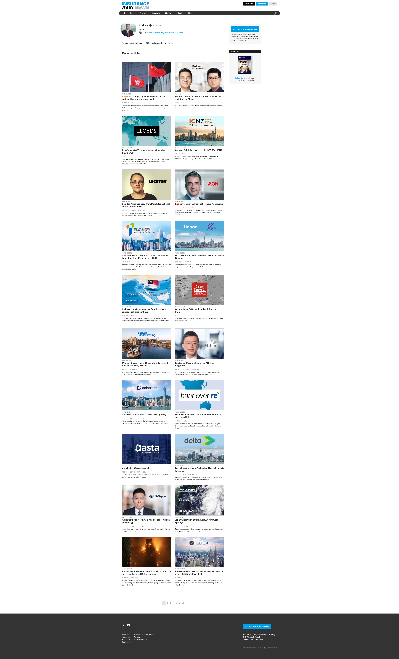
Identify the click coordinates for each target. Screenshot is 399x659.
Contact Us (126, 642)
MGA (184, 475)
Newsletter (249, 4)
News (132, 13)
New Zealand (180, 154)
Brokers (133, 210)
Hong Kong (126, 262)
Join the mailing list (246, 29)
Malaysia (134, 316)
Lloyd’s (168, 13)
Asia (131, 156)
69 (183, 603)
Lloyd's (124, 156)
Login (273, 4)
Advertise (126, 637)
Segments (156, 13)
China (133, 103)
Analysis (143, 13)
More (190, 13)
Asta (144, 472)
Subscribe (262, 4)
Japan (186, 526)
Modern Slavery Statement (145, 635)
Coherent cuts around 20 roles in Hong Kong (144, 414)
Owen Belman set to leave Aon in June (199, 204)
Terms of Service (140, 639)
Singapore (195, 369)
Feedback (126, 639)
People (177, 103)
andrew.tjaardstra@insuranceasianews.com (166, 33)
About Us (125, 635)
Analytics (125, 103)
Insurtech (133, 418)
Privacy (137, 637)
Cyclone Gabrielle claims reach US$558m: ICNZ (198, 150)
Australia (141, 210)
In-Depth (179, 13)
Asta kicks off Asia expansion (136, 468)
